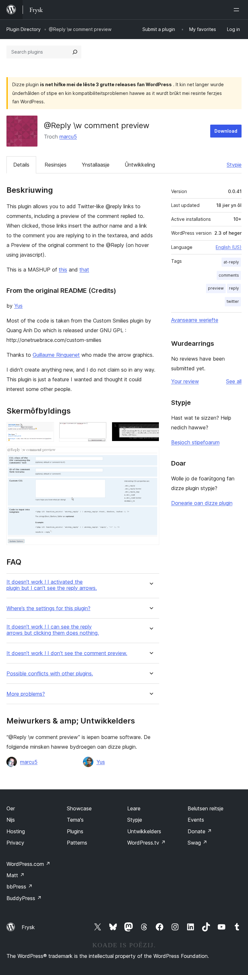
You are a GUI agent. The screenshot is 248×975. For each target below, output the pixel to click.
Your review (185, 381)
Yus (18, 306)
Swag (197, 842)
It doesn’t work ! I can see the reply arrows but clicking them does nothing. (52, 630)
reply (234, 288)
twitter (233, 301)
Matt (15, 875)
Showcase (79, 808)
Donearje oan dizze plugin (201, 503)
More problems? (25, 694)
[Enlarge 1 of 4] (45, 430)
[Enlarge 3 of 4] (150, 430)
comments (229, 275)
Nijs (10, 819)
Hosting (15, 831)
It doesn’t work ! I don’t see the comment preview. (66, 653)
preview (216, 288)
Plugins (75, 831)
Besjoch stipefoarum (195, 442)
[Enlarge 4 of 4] (150, 455)
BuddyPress (24, 898)
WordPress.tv (146, 842)
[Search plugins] (74, 52)
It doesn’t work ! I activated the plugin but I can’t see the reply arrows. (51, 585)
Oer (10, 808)
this (63, 269)
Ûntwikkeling (140, 164)
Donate (200, 831)
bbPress (19, 886)
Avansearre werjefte (194, 320)
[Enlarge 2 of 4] (98, 430)
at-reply (231, 262)
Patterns (77, 842)
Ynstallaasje (95, 164)
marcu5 (68, 136)
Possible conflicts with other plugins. (49, 674)
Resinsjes (56, 164)
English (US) (229, 247)
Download (225, 131)
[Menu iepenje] (237, 9)
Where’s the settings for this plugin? (48, 608)
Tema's (75, 819)
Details (21, 164)
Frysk (28, 927)
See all (234, 381)
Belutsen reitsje (205, 808)
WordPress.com (28, 864)
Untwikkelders (144, 831)
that (84, 269)
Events (196, 819)
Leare (133, 808)
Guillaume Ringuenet (56, 355)
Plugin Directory (23, 29)
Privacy (15, 842)
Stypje (234, 164)
